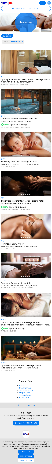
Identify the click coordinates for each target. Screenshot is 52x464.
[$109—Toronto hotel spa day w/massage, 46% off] (26, 305)
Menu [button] (49, 3)
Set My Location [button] (27, 405)
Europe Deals (24, 397)
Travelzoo (7, 3)
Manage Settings (26, 460)
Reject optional (26, 456)
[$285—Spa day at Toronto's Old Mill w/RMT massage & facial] (26, 62)
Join (42, 3)
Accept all (26, 452)
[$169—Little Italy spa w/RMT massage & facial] (26, 144)
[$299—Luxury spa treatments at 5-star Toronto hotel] (26, 183)
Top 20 (22, 385)
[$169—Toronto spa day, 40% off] (26, 226)
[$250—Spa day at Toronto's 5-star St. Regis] (26, 265)
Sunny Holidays (25, 395)
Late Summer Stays (26, 390)
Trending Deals (25, 388)
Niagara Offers (24, 393)
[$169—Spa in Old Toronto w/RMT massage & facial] (26, 348)
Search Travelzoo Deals (26, 8)
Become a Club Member (26, 423)
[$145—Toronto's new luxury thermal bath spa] (26, 101)
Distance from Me (13, 42)
